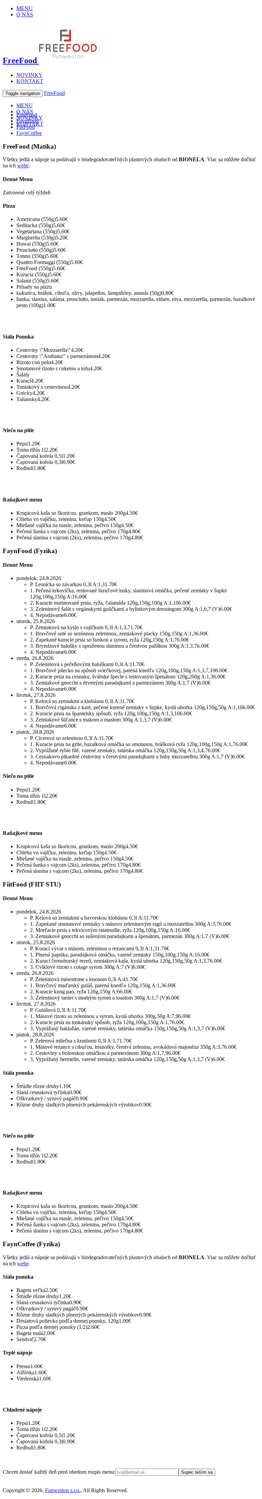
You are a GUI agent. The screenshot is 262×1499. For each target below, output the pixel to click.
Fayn (27, 121)
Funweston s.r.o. (63, 1490)
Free (26, 115)
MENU (24, 8)
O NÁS (24, 14)
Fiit (25, 127)
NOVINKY (29, 75)
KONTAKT (29, 81)
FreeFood (21, 60)
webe (23, 165)
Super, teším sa (197, 1472)
